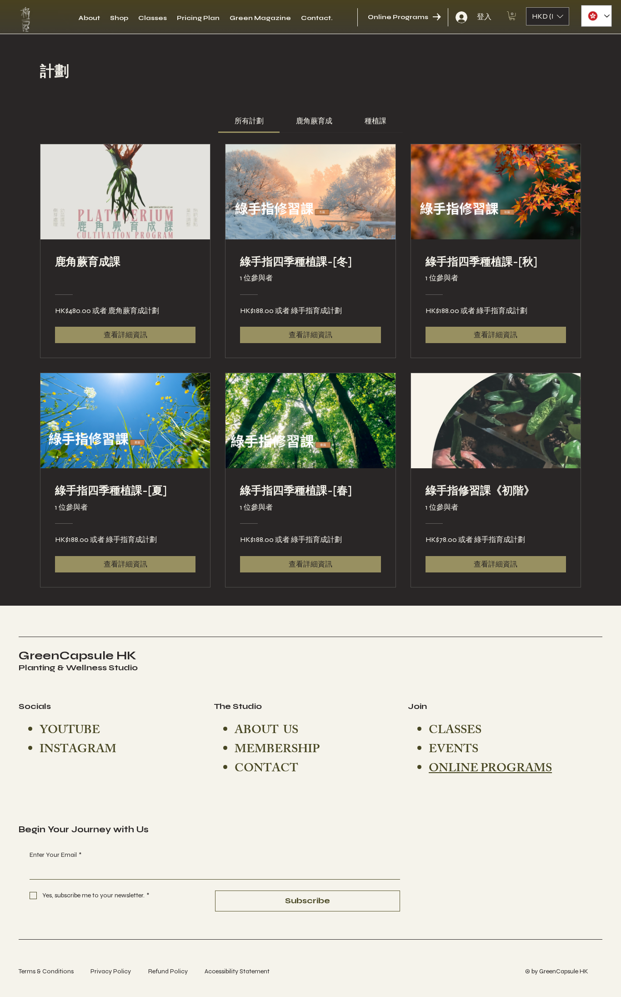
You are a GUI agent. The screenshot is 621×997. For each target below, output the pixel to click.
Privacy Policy (110, 971)
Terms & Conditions (46, 971)
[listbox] (547, 16)
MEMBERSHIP (277, 750)
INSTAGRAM (78, 750)
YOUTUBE (70, 731)
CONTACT (266, 769)
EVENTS (453, 750)
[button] (512, 15)
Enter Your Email (55, 855)
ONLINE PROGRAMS (490, 769)
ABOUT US (266, 731)
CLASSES (455, 731)
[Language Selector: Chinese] (596, 16)
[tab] (249, 121)
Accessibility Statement (237, 971)
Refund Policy (168, 971)
